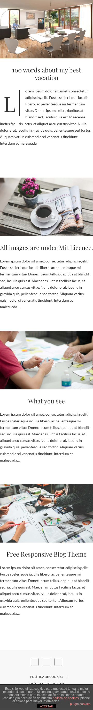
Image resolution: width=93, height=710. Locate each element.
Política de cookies (46, 677)
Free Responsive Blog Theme (46, 554)
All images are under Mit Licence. (46, 247)
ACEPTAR (46, 706)
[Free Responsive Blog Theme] (46, 513)
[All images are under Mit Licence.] (46, 207)
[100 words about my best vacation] (46, 29)
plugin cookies (80, 704)
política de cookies (66, 698)
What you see (46, 401)
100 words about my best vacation (46, 74)
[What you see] (46, 360)
